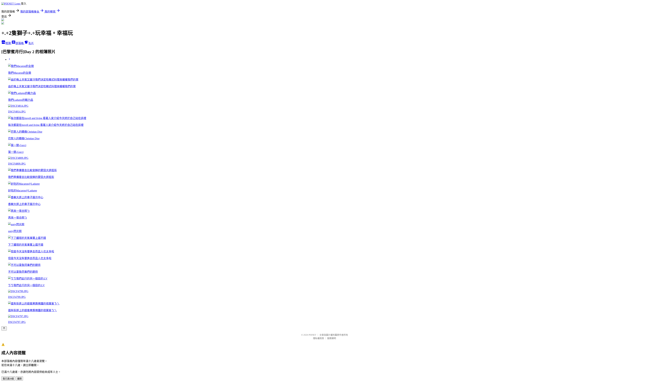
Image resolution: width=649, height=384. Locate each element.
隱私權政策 (318, 338)
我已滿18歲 (8, 378)
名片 (31, 43)
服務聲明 (331, 338)
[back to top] (4, 328)
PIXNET (312, 335)
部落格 (20, 43)
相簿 (8, 43)
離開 (19, 378)
